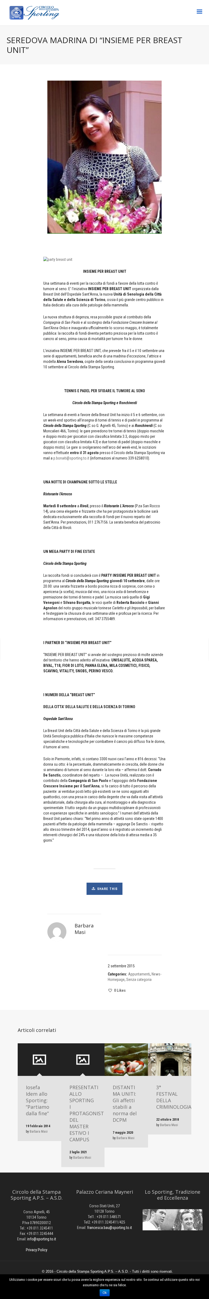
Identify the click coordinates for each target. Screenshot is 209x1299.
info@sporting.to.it (41, 1239)
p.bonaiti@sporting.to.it (71, 458)
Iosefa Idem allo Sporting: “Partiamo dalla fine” (37, 1100)
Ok (105, 1293)
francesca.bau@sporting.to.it (109, 1227)
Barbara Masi (39, 1131)
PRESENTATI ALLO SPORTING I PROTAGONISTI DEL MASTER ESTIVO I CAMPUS (87, 1113)
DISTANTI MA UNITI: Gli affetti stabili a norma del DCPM (125, 1103)
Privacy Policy (36, 1250)
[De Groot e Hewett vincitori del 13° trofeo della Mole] (144, 649)
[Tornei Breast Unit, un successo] (41, 649)
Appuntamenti (139, 974)
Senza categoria (139, 979)
